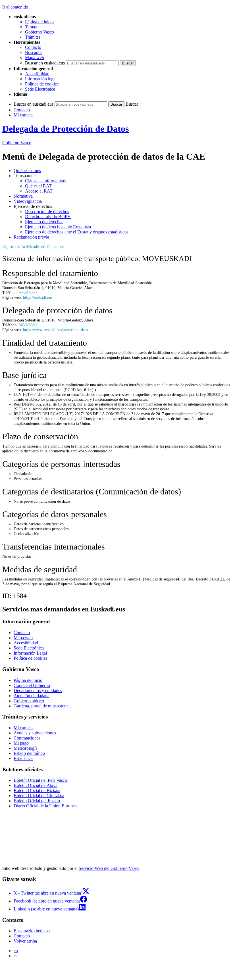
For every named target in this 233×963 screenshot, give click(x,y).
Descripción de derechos (47, 211)
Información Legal (30, 653)
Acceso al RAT (39, 191)
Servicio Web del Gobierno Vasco (109, 868)
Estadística (23, 758)
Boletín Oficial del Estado (37, 800)
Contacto (33, 47)
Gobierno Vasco (39, 32)
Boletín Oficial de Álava (35, 785)
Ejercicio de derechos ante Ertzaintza (58, 226)
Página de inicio (39, 21)
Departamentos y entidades (38, 690)
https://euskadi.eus (37, 297)
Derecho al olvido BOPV (48, 216)
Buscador (33, 52)
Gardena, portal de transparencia (43, 705)
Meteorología (26, 748)
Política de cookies (42, 84)
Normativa (23, 196)
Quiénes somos (27, 170)
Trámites (32, 37)
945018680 (28, 325)
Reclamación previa (31, 237)
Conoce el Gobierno (32, 685)
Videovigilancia (28, 201)
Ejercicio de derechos (44, 221)
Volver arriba (25, 941)
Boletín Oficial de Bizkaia (37, 790)
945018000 (28, 292)
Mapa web (34, 57)
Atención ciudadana (31, 695)
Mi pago (21, 743)
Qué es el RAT (38, 185)
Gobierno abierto (29, 700)
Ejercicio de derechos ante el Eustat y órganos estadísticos (76, 231)
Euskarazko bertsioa (32, 930)
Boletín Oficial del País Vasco (40, 780)
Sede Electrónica (40, 89)
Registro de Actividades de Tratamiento (33, 246)
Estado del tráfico (29, 753)
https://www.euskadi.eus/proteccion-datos (56, 329)
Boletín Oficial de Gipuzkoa (39, 795)
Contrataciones (27, 738)
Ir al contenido (15, 7)
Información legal (41, 78)
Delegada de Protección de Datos (65, 129)
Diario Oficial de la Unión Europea (45, 805)
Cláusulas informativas (45, 180)
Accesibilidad (37, 73)
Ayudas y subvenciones (35, 732)
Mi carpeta (23, 114)
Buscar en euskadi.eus (45, 62)
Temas (31, 26)
